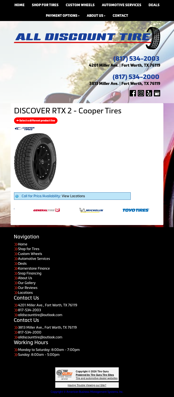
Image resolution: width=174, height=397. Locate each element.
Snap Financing (29, 273)
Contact (120, 15)
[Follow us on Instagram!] (141, 93)
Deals (22, 263)
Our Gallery (27, 283)
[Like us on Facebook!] (133, 93)
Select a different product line (37, 120)
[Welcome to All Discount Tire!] (87, 38)
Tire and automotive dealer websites (97, 376)
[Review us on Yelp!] (149, 93)
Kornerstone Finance (34, 268)
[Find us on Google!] (157, 93)
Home (22, 244)
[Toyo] (127, 210)
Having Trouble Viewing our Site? (87, 385)
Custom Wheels (30, 254)
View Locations (73, 196)
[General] (38, 210)
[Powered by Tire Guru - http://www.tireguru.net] (64, 374)
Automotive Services (34, 258)
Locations (25, 292)
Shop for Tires (28, 249)
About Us (95, 15)
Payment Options (61, 15)
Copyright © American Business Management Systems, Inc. (87, 391)
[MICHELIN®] (83, 210)
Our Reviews (27, 288)
